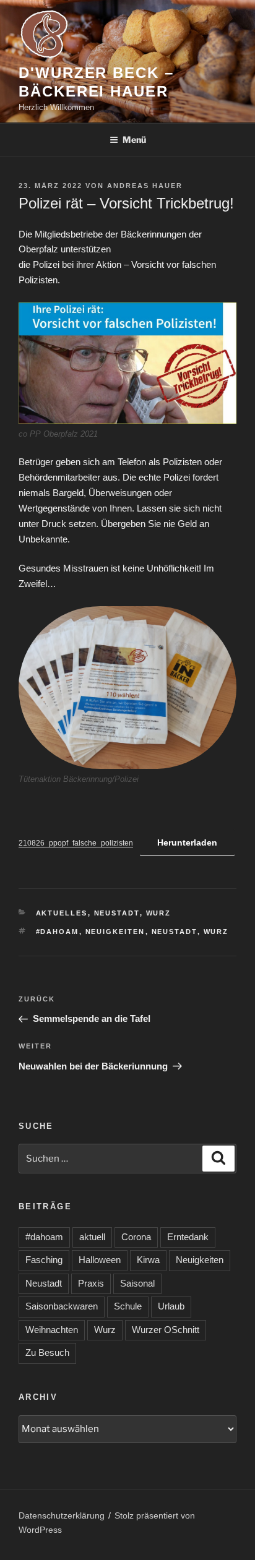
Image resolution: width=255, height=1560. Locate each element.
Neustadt (117, 913)
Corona (136, 1237)
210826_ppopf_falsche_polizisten (76, 843)
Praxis (91, 1283)
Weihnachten (51, 1329)
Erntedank (188, 1237)
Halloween (100, 1259)
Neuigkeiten (115, 931)
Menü (134, 139)
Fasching (44, 1259)
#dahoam (57, 931)
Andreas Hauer (145, 185)
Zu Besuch (47, 1352)
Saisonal (137, 1283)
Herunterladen (187, 842)
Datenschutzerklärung (62, 1515)
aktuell (92, 1237)
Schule (128, 1306)
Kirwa (148, 1259)
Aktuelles (62, 913)
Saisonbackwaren (61, 1306)
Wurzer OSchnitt (165, 1329)
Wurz (158, 913)
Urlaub (171, 1306)
